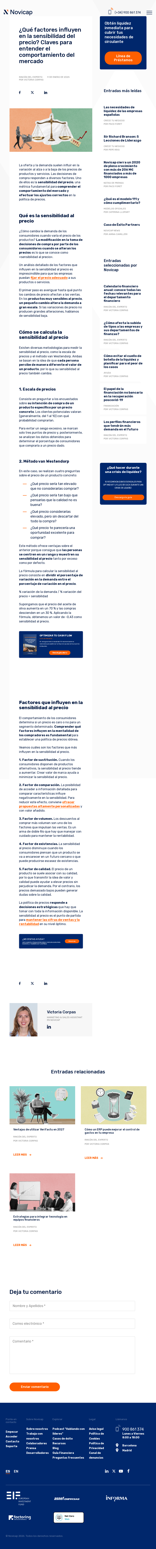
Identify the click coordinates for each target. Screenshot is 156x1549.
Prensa (31, 1448)
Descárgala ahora (59, 653)
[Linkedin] (108, 1471)
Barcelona (129, 1445)
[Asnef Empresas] (78, 1498)
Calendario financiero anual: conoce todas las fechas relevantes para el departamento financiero (122, 294)
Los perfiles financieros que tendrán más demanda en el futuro (122, 425)
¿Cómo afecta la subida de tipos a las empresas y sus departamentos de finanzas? (123, 328)
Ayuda (107, 372)
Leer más (20, 1154)
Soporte (11, 1446)
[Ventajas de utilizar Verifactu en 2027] (42, 1105)
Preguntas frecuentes (68, 1457)
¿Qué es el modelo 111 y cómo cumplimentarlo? (122, 200)
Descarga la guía (123, 497)
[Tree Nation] (77, 1517)
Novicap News (112, 230)
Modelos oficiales (115, 208)
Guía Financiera (63, 1453)
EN (16, 1471)
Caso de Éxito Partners (122, 225)
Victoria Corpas (61, 1012)
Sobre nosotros (37, 1429)
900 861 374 (133, 1429)
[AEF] (29, 1517)
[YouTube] (122, 1471)
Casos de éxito (63, 1438)
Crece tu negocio (114, 120)
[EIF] (29, 1498)
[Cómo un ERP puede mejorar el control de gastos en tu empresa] (113, 1105)
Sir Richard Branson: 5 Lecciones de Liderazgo (122, 138)
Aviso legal (96, 1429)
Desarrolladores (37, 1453)
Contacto (12, 1441)
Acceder (12, 1436)
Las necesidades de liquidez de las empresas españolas (123, 110)
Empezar (12, 1431)
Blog (56, 1448)
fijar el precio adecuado (49, 278)
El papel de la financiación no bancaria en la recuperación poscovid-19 (123, 394)
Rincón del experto (30, 77)
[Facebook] (130, 1471)
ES (8, 1471)
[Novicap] (18, 13)
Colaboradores (36, 1443)
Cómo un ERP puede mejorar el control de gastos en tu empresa (112, 1131)
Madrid (127, 1450)
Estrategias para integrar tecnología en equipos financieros (40, 1218)
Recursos (71, 941)
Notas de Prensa (114, 183)
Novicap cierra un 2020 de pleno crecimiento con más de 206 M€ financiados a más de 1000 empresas (122, 170)
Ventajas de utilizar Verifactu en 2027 (38, 1129)
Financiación (111, 405)
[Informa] (126, 1498)
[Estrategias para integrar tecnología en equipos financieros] (42, 1192)
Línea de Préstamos (123, 58)
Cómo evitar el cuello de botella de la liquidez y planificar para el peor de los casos (123, 361)
